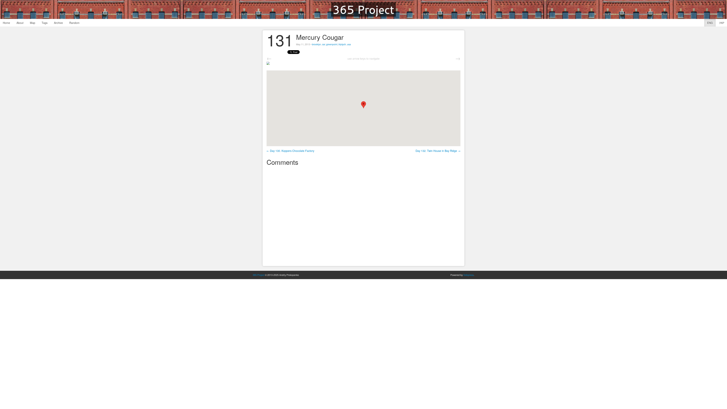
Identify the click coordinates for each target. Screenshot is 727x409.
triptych (342, 44)
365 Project (363, 9)
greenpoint (331, 44)
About (19, 23)
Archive (58, 23)
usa (349, 44)
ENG (710, 23)
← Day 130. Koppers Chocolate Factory (290, 151)
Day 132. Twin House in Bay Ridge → (438, 151)
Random (74, 23)
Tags (45, 23)
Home (6, 23)
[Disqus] (363, 215)
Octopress (468, 274)
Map (32, 23)
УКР (721, 23)
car (323, 44)
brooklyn (316, 44)
